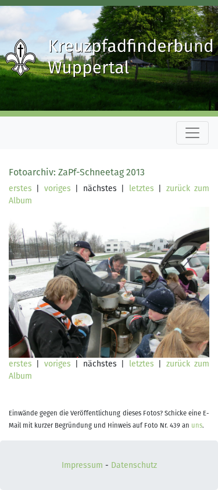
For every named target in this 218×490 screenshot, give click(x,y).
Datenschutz (134, 465)
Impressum (82, 465)
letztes (141, 188)
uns (196, 425)
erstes (20, 188)
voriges (57, 188)
